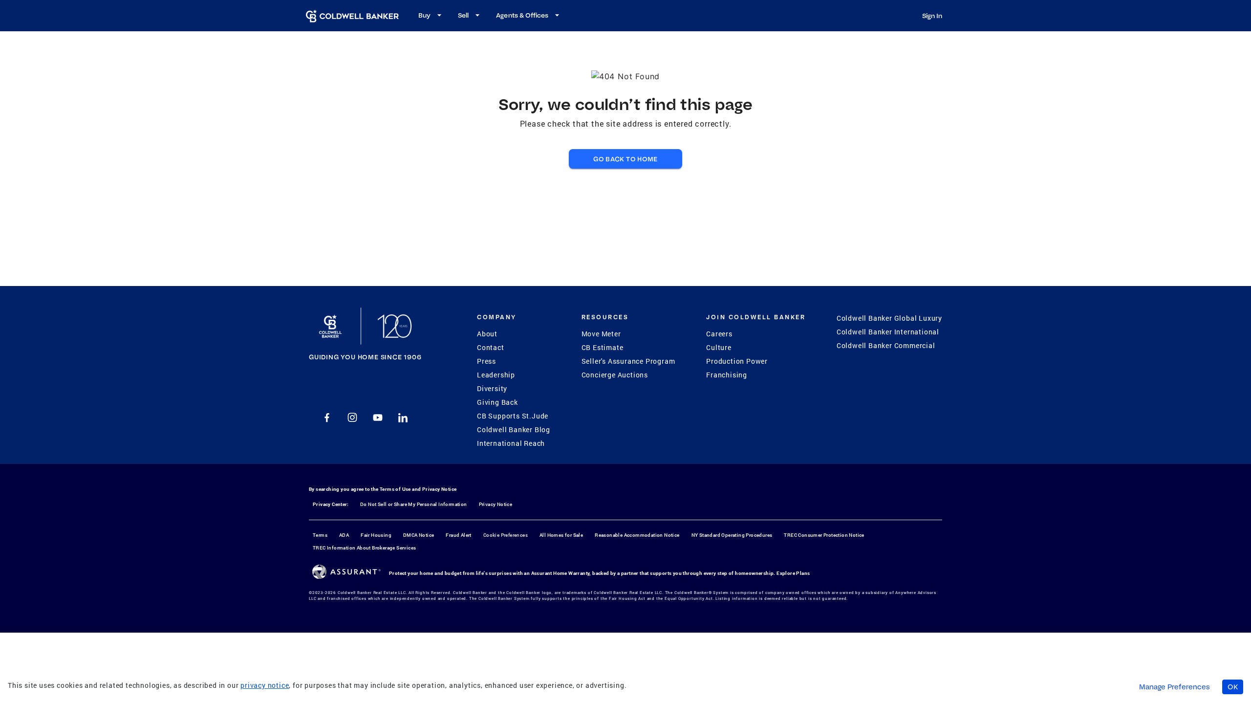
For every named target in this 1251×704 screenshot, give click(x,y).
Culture (719, 347)
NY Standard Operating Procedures (732, 535)
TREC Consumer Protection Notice (824, 535)
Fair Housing (376, 535)
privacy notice (264, 685)
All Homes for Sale (561, 535)
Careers (719, 333)
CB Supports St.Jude (512, 415)
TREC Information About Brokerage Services (364, 548)
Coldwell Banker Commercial (886, 345)
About (487, 333)
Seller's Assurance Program (628, 361)
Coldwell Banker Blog (513, 429)
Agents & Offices (522, 15)
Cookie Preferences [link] (505, 535)
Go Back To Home (625, 159)
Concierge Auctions (615, 374)
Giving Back (497, 402)
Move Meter (601, 333)
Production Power (737, 361)
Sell (463, 15)
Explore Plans (793, 573)
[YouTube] (378, 417)
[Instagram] (352, 417)
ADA (344, 535)
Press (486, 361)
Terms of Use (395, 489)
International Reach (511, 443)
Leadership (496, 374)
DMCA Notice (418, 535)
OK (1233, 686)
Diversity (492, 388)
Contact (490, 347)
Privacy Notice (439, 489)
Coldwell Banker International (888, 331)
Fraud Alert (458, 535)
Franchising (726, 374)
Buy (424, 15)
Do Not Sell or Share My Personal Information (413, 504)
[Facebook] (327, 417)
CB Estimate (603, 347)
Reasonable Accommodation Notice (637, 535)
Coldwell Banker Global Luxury (889, 318)
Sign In (932, 16)
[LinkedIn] (403, 417)
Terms (320, 535)
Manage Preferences (1174, 686)
